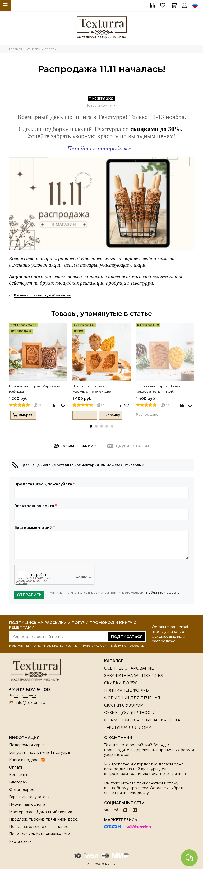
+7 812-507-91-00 (29, 690)
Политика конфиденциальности (39, 834)
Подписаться (126, 636)
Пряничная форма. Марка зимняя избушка (38, 388)
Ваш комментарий (34, 527)
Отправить (29, 594)
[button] (91, 426)
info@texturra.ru (30, 702)
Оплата (16, 767)
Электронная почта (35, 506)
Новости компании (102, 105)
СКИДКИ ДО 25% (120, 683)
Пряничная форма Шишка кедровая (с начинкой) (158, 388)
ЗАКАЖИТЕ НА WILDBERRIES (133, 675)
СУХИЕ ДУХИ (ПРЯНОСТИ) (130, 712)
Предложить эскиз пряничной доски (44, 819)
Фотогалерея (21, 789)
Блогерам (18, 782)
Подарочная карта (26, 745)
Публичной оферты (163, 593)
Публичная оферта (27, 804)
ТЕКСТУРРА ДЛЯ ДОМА (127, 727)
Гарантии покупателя (29, 797)
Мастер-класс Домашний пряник (40, 811)
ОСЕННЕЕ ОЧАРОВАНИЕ (129, 668)
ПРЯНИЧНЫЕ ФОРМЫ (127, 690)
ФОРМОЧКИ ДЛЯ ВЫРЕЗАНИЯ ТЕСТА (142, 720)
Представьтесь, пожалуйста (44, 484)
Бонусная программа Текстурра (39, 752)
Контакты (18, 774)
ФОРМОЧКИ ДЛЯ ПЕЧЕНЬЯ (132, 697)
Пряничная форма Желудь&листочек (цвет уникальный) (92, 389)
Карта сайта (20, 841)
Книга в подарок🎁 (27, 759)
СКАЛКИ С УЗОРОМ (124, 705)
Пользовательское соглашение (38, 826)
